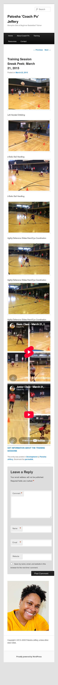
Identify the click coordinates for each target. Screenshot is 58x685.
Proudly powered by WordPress (29, 656)
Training (37, 35)
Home (10, 35)
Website (16, 556)
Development (31, 456)
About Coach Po (23, 35)
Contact (23, 41)
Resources (12, 41)
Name (17, 528)
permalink (29, 459)
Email (17, 542)
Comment (17, 493)
